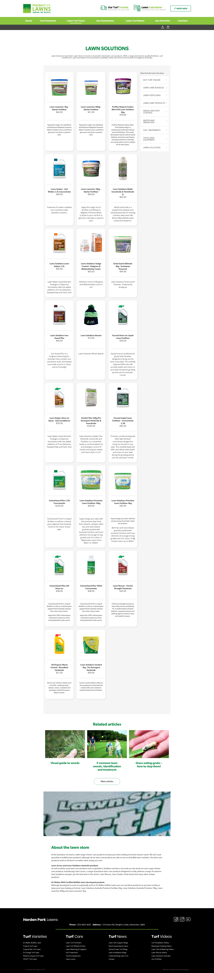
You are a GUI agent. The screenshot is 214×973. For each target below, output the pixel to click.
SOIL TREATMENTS (151, 130)
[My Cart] (168, 27)
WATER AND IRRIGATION (149, 121)
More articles (107, 781)
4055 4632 (181, 8)
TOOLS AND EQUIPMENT (149, 138)
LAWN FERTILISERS (152, 95)
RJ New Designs (183, 970)
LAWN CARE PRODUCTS (154, 103)
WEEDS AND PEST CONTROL (151, 111)
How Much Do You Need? (154, 8)
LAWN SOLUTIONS (151, 147)
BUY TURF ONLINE (151, 80)
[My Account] (162, 27)
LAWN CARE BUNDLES (153, 87)
